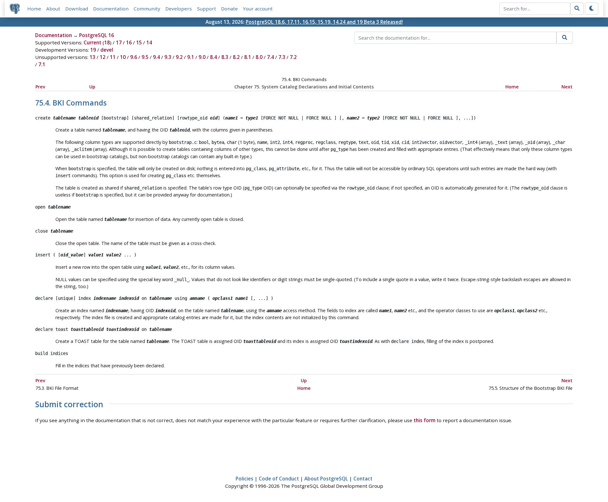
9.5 (145, 57)
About (53, 8)
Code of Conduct (279, 478)
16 (129, 42)
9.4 (156, 57)
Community (147, 8)
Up (92, 87)
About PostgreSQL (326, 478)
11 (113, 57)
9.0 (202, 57)
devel (106, 50)
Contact (362, 478)
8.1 (247, 57)
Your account (258, 8)
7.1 (41, 64)
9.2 (179, 57)
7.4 (270, 57)
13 (92, 57)
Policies (244, 478)
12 (102, 57)
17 (119, 42)
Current (92, 42)
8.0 (259, 57)
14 (149, 42)
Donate (229, 8)
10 (123, 57)
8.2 (236, 57)
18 (107, 42)
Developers (178, 8)
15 (139, 42)
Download (76, 8)
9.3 (167, 57)
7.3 (281, 57)
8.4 (213, 57)
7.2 (293, 57)
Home (34, 8)
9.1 (190, 57)
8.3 (224, 57)
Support (206, 8)
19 (93, 50)
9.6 (133, 57)
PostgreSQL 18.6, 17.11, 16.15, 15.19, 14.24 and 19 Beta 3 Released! (324, 22)
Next (567, 87)
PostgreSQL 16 (96, 35)
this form (424, 420)
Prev (40, 87)
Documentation (111, 8)
